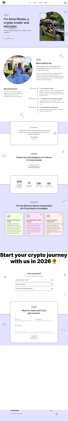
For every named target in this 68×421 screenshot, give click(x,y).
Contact (40, 2)
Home (30, 2)
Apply (45, 2)
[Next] (55, 133)
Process (35, 2)
